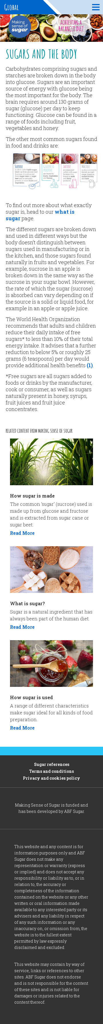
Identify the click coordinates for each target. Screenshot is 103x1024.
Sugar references (51, 764)
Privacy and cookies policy (51, 778)
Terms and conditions (51, 771)
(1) (90, 365)
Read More (22, 533)
